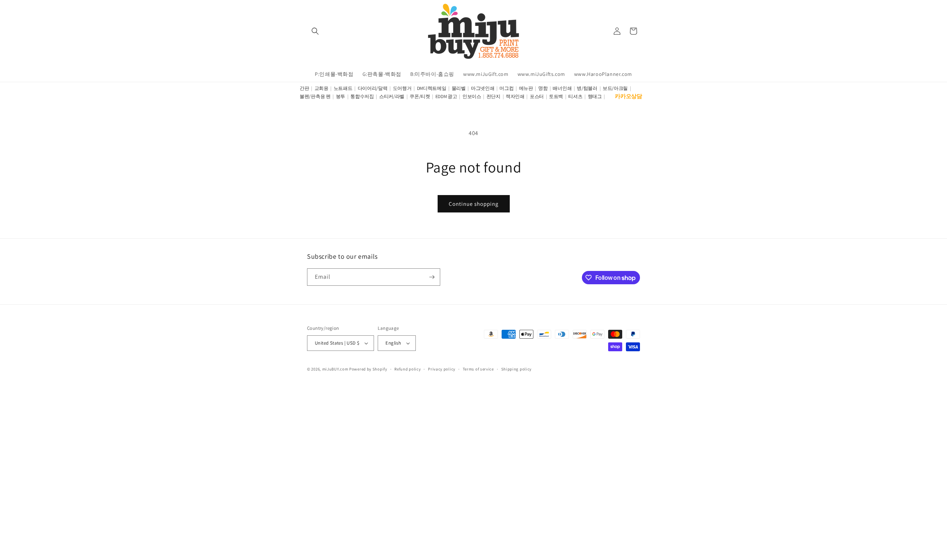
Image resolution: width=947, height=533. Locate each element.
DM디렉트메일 (431, 88)
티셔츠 (575, 96)
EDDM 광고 (446, 96)
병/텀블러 (587, 88)
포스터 (537, 96)
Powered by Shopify (368, 369)
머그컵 (506, 88)
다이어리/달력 (373, 88)
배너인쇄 (562, 88)
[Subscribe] (432, 277)
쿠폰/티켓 (420, 96)
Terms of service (478, 369)
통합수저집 (362, 96)
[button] (315, 31)
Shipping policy (516, 369)
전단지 (493, 96)
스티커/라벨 (391, 96)
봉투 (340, 96)
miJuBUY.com (335, 369)
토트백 (556, 96)
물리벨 (459, 88)
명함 (542, 88)
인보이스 (471, 96)
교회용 (321, 88)
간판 (304, 88)
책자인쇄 (515, 96)
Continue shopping (474, 203)
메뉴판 (526, 88)
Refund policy (407, 369)
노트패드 (343, 88)
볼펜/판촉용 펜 (315, 96)
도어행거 (402, 88)
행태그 (595, 96)
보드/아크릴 (615, 88)
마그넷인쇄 (483, 88)
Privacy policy (441, 369)
